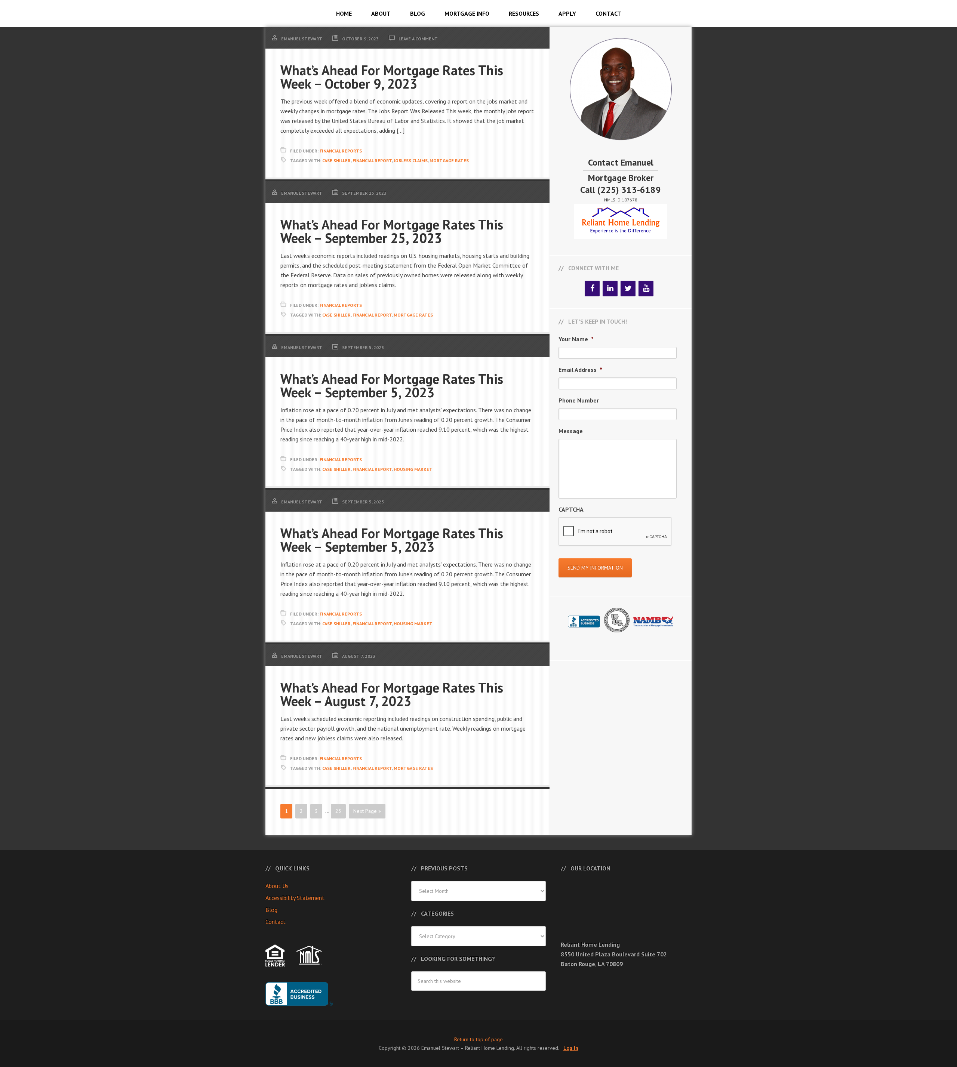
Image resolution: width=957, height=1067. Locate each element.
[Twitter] (628, 288)
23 (338, 811)
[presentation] (615, 531)
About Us (277, 885)
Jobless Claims (411, 160)
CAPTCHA (571, 509)
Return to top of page (478, 1039)
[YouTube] (645, 288)
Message (570, 431)
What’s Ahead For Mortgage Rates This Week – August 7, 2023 (391, 694)
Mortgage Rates (449, 160)
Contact (275, 921)
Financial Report (372, 160)
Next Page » (367, 811)
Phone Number (578, 400)
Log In (570, 1048)
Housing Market (413, 469)
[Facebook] (592, 288)
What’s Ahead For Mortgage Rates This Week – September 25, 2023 (391, 231)
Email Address (580, 369)
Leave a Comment (418, 38)
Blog (271, 909)
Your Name (576, 339)
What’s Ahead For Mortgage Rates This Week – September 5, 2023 (391, 385)
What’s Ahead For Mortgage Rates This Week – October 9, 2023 (391, 76)
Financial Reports (341, 151)
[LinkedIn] (610, 288)
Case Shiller (336, 160)
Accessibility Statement (294, 897)
